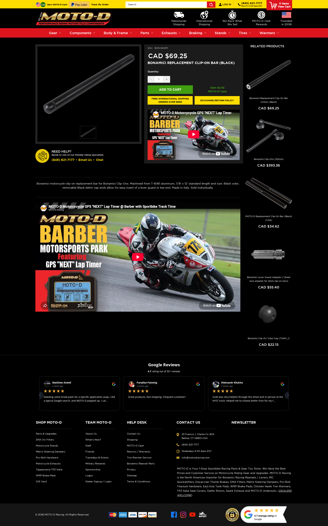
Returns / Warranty (138, 451)
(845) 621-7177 (251, 4)
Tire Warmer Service (139, 457)
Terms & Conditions (138, 481)
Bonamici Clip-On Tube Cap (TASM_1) (269, 338)
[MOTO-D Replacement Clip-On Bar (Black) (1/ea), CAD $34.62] (268, 193)
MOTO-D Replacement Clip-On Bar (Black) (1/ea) (268, 218)
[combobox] (170, 5)
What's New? (93, 439)
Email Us (85, 160)
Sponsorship (92, 469)
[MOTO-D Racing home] (74, 18)
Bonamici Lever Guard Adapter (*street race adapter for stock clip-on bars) (268, 279)
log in (226, 4)
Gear (53, 33)
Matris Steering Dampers (50, 451)
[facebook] (174, 515)
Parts (144, 33)
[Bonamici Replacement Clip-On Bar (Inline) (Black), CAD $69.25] (268, 75)
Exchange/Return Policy (217, 100)
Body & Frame (116, 33)
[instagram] (183, 515)
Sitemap (132, 475)
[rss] (203, 515)
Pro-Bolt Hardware (47, 457)
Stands (220, 33)
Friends (89, 451)
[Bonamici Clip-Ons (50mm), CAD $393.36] (268, 136)
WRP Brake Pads (46, 475)
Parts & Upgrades (46, 433)
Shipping (132, 439)
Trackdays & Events (97, 457)
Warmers (267, 33)
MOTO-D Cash (135, 445)
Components (80, 33)
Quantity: (153, 71)
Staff (88, 445)
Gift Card (41, 481)
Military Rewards (95, 463)
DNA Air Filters (45, 439)
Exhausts (169, 33)
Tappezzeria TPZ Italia (49, 469)
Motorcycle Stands (47, 445)
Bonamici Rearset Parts (141, 463)
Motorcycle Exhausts (48, 463)
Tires (243, 33)
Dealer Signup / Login (98, 481)
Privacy (131, 469)
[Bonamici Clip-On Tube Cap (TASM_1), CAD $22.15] (268, 315)
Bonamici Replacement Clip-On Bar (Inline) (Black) (268, 100)
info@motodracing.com (196, 457)
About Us (91, 433)
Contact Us (133, 433)
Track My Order (99, 4)
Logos (89, 475)
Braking (195, 33)
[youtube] (192, 515)
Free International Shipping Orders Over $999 (170, 100)
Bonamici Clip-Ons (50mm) (269, 159)
